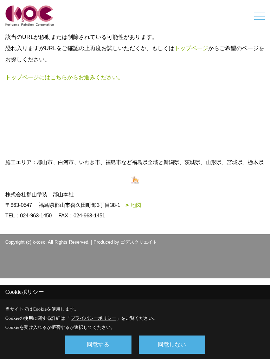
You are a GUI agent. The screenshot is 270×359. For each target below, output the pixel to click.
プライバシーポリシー (93, 318)
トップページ (191, 48)
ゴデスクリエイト (139, 242)
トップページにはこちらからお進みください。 (64, 77)
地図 (136, 205)
